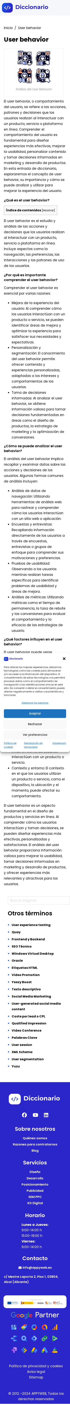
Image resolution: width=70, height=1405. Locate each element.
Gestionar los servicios (35, 702)
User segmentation (28, 1059)
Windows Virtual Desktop (33, 953)
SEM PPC (35, 1197)
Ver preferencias (35, 735)
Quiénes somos (35, 1138)
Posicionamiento (35, 1184)
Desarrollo (35, 1178)
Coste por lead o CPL (28, 1016)
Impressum (59, 743)
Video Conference (26, 1030)
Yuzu (16, 1066)
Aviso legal (36, 1371)
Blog (35, 1150)
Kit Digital (35, 1203)
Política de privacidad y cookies (36, 1366)
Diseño (35, 1172)
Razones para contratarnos (35, 1144)
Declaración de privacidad (33, 745)
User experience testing (31, 925)
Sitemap (36, 1377)
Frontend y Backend (28, 939)
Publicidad (35, 1190)
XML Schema (22, 1052)
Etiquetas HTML (25, 968)
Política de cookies (10, 745)
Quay (16, 932)
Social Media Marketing (31, 996)
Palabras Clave (24, 1037)
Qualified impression (29, 1023)
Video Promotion (26, 975)
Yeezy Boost (22, 982)
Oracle (17, 960)
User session (22, 1045)
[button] (64, 659)
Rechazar (35, 724)
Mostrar (48, 210)
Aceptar (35, 713)
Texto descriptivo (26, 989)
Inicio (8, 28)
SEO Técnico (22, 946)
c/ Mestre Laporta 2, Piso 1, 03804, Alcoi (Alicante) (31, 1279)
